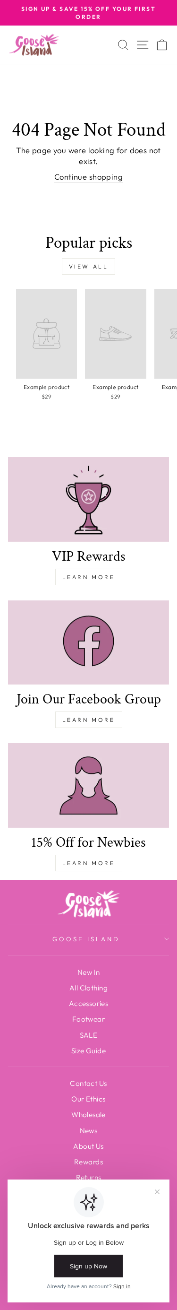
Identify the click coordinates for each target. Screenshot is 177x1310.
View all (89, 266)
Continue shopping (88, 177)
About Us (88, 1146)
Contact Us (88, 1083)
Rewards (88, 1161)
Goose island (86, 939)
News (89, 1130)
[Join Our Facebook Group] (88, 642)
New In (88, 972)
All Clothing (88, 987)
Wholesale (88, 1114)
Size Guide (88, 1050)
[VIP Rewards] (88, 499)
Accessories (89, 1003)
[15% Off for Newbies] (88, 785)
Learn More (88, 577)
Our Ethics (88, 1098)
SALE (89, 1035)
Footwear (88, 1019)
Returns (88, 1177)
